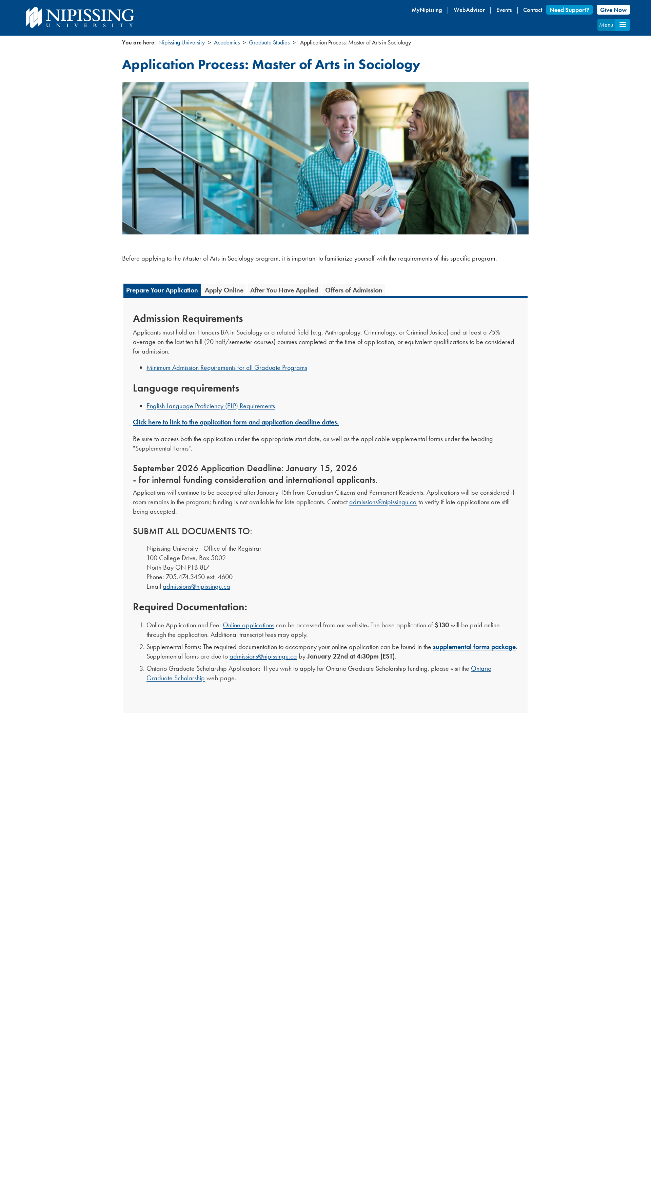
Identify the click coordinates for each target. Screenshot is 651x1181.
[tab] (162, 290)
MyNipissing (427, 10)
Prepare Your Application (162, 290)
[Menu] (622, 25)
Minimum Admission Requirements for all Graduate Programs (226, 367)
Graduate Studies (269, 42)
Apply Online (224, 290)
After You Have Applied (284, 290)
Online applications (248, 625)
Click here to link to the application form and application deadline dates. (236, 422)
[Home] (80, 17)
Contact (532, 10)
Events (504, 10)
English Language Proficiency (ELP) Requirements (210, 405)
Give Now (613, 10)
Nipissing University (181, 42)
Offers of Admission (353, 290)
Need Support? (569, 10)
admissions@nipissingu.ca (383, 501)
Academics (227, 42)
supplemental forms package (474, 646)
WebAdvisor (469, 10)
